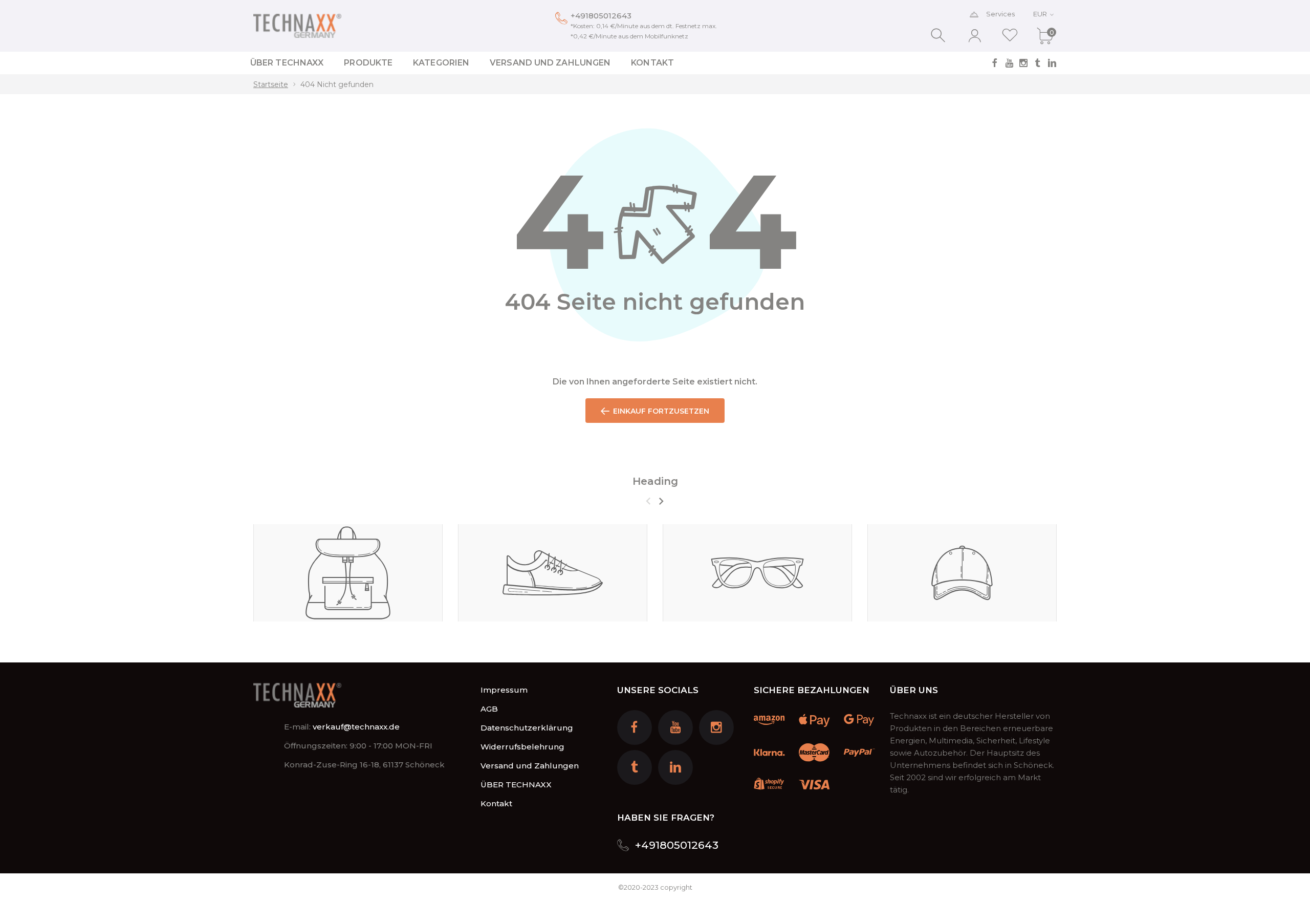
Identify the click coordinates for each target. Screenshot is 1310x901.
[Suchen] (939, 35)
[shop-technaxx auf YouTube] (1009, 63)
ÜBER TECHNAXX (516, 784)
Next (661, 501)
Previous (648, 501)
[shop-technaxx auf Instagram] (1023, 63)
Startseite (270, 84)
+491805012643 (601, 15)
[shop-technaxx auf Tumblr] (1038, 63)
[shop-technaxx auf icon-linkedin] (1052, 63)
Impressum (504, 690)
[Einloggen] (974, 35)
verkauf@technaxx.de (356, 727)
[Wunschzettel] (1010, 35)
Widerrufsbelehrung (522, 747)
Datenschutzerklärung (527, 728)
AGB (489, 709)
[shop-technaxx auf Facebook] (995, 63)
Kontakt (496, 803)
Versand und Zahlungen (530, 765)
